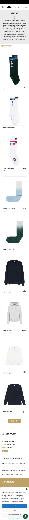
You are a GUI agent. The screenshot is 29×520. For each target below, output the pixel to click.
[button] (26, 489)
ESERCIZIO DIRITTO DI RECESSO (10, 463)
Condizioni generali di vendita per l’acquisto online (13, 470)
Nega (14, 510)
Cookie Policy (11, 518)
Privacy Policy (18, 518)
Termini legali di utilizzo (14, 467)
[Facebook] (3, 451)
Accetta (14, 505)
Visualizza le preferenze (14, 514)
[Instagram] (6, 451)
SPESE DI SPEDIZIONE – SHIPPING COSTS (12, 474)
